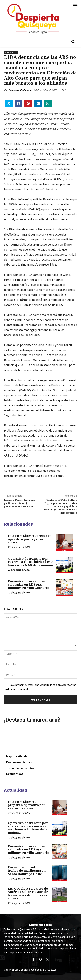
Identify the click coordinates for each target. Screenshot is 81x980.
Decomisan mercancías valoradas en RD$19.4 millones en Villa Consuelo (28, 585)
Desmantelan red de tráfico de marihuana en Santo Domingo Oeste (27, 871)
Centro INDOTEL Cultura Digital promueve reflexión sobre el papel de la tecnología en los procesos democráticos (60, 506)
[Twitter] (47, 959)
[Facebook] (33, 959)
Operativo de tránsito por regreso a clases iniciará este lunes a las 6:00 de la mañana (31, 562)
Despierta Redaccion (20, 90)
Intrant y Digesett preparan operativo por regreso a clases (29, 539)
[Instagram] (40, 959)
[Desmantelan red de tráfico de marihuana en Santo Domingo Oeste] (59, 873)
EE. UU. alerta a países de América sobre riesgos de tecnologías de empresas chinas (28, 893)
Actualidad (11, 52)
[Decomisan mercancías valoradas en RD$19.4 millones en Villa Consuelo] (64, 587)
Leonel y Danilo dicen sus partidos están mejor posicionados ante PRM (19, 503)
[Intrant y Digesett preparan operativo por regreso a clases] (64, 542)
